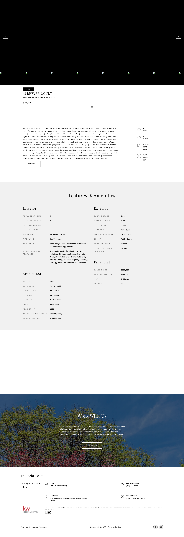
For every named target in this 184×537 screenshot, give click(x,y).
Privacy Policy (114, 527)
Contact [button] (31, 164)
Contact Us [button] (92, 445)
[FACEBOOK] (155, 527)
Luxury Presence (39, 527)
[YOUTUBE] (161, 527)
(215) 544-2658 (132, 486)
